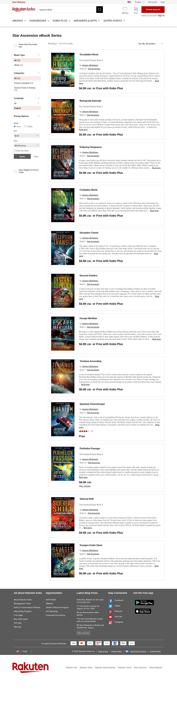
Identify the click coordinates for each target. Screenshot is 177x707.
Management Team (22, 603)
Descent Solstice (88, 275)
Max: (16, 141)
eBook (18, 65)
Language (19, 98)
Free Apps (18, 615)
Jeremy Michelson (90, 65)
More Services (140, 667)
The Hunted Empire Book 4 (91, 454)
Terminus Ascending (90, 361)
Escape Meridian (88, 318)
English (17, 108)
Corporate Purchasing (55, 615)
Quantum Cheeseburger (92, 404)
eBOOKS (18, 20)
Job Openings (52, 611)
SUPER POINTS (113, 20)
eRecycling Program (23, 611)
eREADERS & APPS (85, 20)
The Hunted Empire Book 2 (91, 60)
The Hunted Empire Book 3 (91, 505)
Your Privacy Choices (138, 651)
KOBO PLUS (60, 20)
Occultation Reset (89, 54)
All (17, 60)
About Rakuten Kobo (23, 599)
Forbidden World (88, 190)
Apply (22, 156)
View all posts (83, 633)
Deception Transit (89, 233)
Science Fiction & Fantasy (25, 89)
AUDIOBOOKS (38, 20)
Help (163, 2)
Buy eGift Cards (21, 619)
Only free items (22, 151)
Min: (15, 131)
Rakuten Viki (71, 667)
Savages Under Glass (91, 545)
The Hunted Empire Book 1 (91, 106)
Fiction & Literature (23, 83)
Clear (36, 156)
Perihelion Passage (90, 448)
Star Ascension (94, 69)
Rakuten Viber (86, 667)
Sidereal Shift (87, 499)
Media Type (19, 55)
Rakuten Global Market (105, 667)
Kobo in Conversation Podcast (27, 607)
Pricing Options (21, 116)
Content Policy (155, 651)
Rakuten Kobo (23, 9)
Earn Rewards (18, 2)
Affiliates (49, 603)
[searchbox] (70, 9)
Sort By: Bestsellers (146, 44)
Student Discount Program (57, 607)
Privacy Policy (116, 651)
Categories (19, 73)
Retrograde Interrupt (90, 101)
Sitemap (17, 627)
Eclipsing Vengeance (91, 147)
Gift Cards (152, 2)
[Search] (99, 9)
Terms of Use (103, 651)
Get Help (18, 623)
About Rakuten (155, 667)
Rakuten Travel (124, 667)
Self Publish (51, 599)
